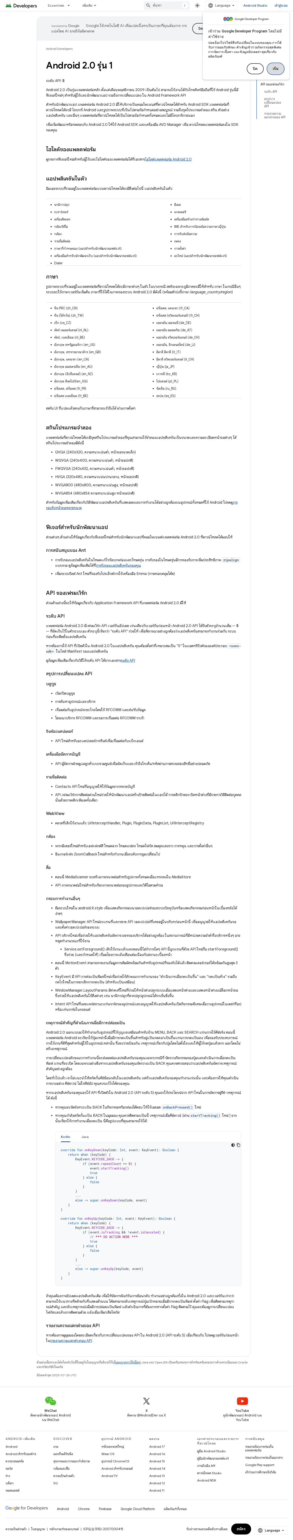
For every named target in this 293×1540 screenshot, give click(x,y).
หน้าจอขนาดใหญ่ (112, 1447)
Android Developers (59, 49)
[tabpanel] (148, 1214)
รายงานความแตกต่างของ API (71, 1341)
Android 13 (157, 1476)
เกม (55, 1447)
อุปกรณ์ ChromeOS (115, 1461)
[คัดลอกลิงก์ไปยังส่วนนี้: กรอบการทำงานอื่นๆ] (84, 899)
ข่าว (7, 1476)
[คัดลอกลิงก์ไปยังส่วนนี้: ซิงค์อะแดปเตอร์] (78, 732)
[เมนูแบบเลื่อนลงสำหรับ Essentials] (71, 5)
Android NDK (206, 1480)
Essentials (56, 5)
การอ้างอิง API (206, 1466)
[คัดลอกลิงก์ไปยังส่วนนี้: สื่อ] (55, 868)
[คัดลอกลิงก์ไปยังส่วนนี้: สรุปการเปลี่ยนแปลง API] (96, 674)
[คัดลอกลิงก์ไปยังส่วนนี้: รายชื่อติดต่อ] (71, 777)
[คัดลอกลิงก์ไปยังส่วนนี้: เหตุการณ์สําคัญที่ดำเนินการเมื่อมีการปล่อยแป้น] (129, 1023)
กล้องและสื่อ (61, 1468)
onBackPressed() (178, 1107)
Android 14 (157, 1468)
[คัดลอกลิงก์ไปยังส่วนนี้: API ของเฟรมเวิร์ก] (91, 593)
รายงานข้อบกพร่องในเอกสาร (264, 1457)
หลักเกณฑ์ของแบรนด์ (64, 1529)
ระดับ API (128, 660)
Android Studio (255, 5)
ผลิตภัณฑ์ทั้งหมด (175, 1509)
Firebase (105, 1509)
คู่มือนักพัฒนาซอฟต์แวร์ (213, 1458)
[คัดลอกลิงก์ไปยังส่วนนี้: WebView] (68, 814)
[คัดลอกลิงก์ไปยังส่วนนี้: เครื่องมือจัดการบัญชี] (85, 754)
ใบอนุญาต (38, 1529)
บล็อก (9, 1483)
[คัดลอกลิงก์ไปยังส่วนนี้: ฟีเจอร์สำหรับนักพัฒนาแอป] (112, 527)
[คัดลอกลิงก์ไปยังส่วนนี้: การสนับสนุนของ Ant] (90, 550)
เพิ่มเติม (87, 5)
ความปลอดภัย (14, 1461)
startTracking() (205, 1115)
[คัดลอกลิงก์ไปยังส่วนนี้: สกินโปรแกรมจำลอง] (95, 428)
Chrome (84, 1509)
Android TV (109, 1476)
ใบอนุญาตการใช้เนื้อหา (127, 1362)
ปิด (255, 68)
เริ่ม (276, 68)
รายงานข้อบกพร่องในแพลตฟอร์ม (259, 1448)
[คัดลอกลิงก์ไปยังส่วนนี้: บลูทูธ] (60, 684)
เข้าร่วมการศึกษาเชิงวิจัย (260, 1472)
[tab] (65, 1136)
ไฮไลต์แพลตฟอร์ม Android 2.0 (168, 159)
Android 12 (157, 1483)
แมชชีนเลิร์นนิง (63, 1454)
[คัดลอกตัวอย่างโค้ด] (238, 1145)
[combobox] (167, 5)
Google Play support (259, 1465)
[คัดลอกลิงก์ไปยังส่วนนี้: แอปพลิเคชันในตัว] (91, 179)
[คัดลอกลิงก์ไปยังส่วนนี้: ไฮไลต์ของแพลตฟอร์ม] (100, 150)
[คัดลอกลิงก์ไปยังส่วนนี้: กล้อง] (59, 837)
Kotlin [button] (65, 1137)
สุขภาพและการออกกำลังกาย (71, 1461)
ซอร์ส (9, 1468)
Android (11, 1447)
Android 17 (157, 1447)
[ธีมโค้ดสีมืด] (233, 1145)
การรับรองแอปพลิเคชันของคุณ (118, 565)
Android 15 (157, 1461)
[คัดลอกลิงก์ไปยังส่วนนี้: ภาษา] (62, 277)
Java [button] (85, 1137)
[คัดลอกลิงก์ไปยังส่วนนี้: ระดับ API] (69, 616)
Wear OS (107, 1454)
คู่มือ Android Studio (211, 1451)
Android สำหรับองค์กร (20, 1454)
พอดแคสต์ (12, 1490)
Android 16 (157, 1454)
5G (55, 1483)
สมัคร (241, 1529)
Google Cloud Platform (138, 1509)
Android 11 (157, 1490)
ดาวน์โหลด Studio (209, 1473)
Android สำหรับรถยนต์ (117, 1468)
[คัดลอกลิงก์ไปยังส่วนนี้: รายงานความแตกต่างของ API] (104, 1326)
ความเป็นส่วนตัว (63, 1476)
